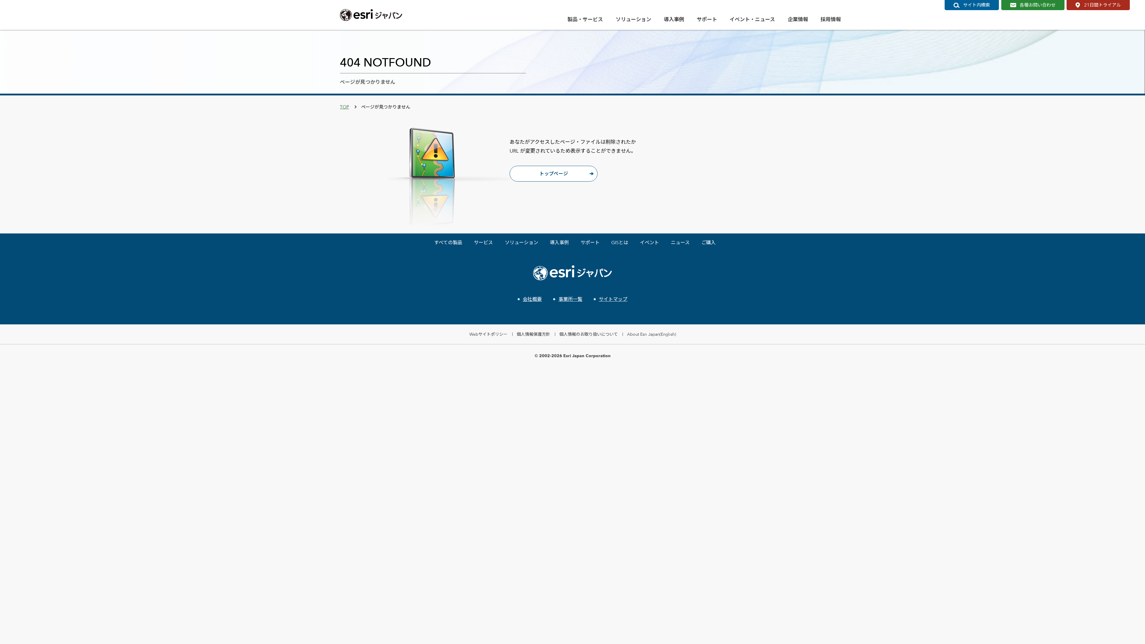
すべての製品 (448, 242)
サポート (590, 242)
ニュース (680, 242)
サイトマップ (613, 299)
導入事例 (559, 242)
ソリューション (521, 242)
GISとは (619, 242)
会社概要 (532, 299)
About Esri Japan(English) (651, 334)
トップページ (553, 174)
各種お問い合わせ (1038, 5)
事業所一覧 (570, 299)
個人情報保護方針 (533, 334)
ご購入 (708, 242)
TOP (344, 107)
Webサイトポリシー (488, 334)
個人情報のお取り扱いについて (588, 334)
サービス (483, 242)
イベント (649, 242)
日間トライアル (1102, 5)
